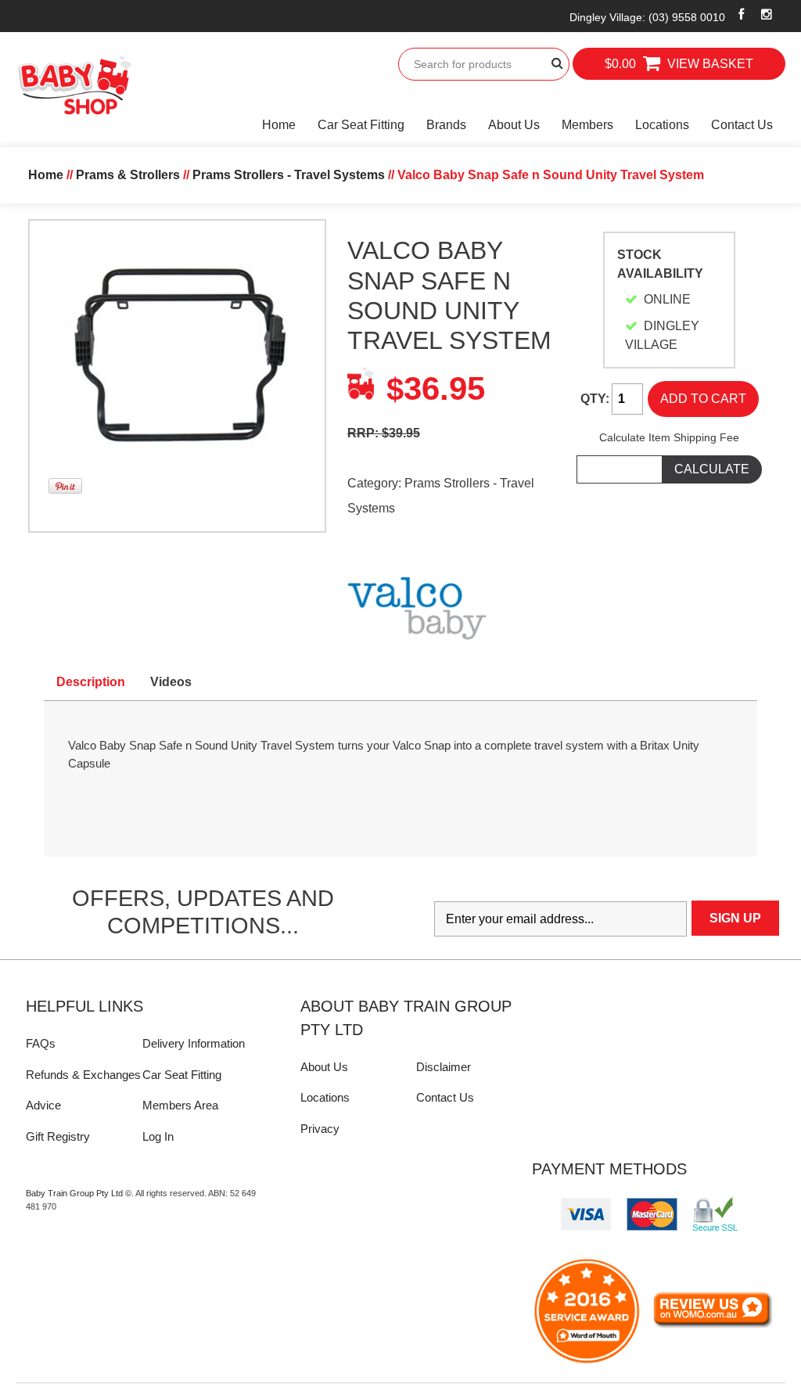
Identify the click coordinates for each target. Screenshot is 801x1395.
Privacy (319, 1128)
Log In (158, 1136)
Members (587, 124)
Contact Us (742, 124)
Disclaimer (443, 1066)
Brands (446, 124)
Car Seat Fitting (361, 124)
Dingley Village (647, 17)
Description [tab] (90, 682)
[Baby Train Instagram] (766, 14)
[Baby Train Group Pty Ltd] (74, 86)
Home (279, 124)
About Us (514, 124)
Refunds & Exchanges (83, 1074)
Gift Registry (58, 1136)
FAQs (41, 1043)
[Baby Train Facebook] (741, 14)
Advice (43, 1105)
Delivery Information (193, 1043)
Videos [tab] (171, 682)
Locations (662, 124)
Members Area (180, 1105)
